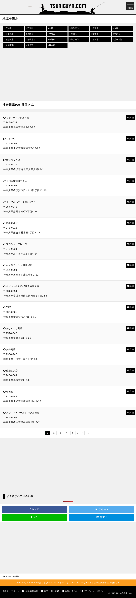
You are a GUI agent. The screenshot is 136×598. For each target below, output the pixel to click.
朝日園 (9, 391)
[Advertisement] (68, 74)
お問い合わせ (71, 591)
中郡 (51, 28)
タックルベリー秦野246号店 (21, 202)
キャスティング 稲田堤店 (19, 265)
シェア (35, 509)
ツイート (103, 509)
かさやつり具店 (14, 328)
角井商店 (10, 349)
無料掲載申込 (31, 591)
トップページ (13, 591)
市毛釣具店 (12, 223)
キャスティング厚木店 (17, 117)
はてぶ (101, 517)
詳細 (132, 117)
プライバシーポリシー (94, 591)
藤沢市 (96, 39)
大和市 (117, 28)
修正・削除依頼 (51, 591)
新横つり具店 (13, 159)
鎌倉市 (52, 45)
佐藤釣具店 (12, 370)
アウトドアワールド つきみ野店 (22, 412)
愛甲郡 (96, 34)
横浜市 (117, 34)
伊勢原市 (75, 28)
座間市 (74, 34)
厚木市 (96, 28)
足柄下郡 (10, 45)
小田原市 (10, 34)
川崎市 (30, 34)
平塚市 (52, 34)
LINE (34, 517)
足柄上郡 (118, 39)
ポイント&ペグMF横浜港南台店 (22, 286)
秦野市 (52, 39)
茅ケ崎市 (75, 39)
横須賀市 (10, 39)
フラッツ (10, 138)
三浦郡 (30, 28)
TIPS (8, 307)
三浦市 (9, 28)
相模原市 (31, 39)
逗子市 (30, 45)
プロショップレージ (16, 244)
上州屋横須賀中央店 (16, 181)
